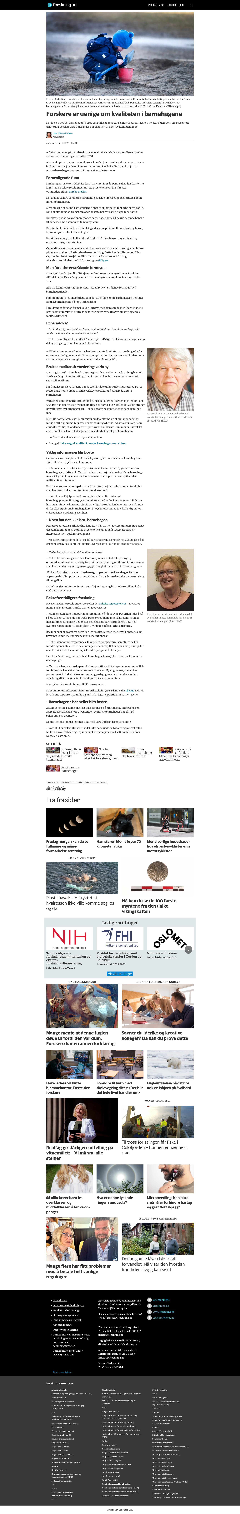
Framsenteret (58, 1427)
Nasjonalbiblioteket (110, 1411)
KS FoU (55, 1466)
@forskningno (161, 1299)
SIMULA (156, 1408)
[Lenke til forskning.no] (94, 3)
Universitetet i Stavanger (163, 1474)
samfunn (53, 782)
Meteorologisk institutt (62, 1481)
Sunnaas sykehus (160, 1439)
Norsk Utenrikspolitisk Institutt (116, 1484)
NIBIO (54, 1489)
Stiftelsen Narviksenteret (163, 1435)
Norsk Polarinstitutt (111, 1472)
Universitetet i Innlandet (163, 1466)
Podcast (171, 4)
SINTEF (155, 1412)
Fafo (53, 1412)
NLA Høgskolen (109, 1390)
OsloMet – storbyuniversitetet (115, 1496)
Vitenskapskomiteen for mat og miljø (169, 1497)
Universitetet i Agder (161, 1458)
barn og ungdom (95, 782)
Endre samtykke (62, 1372)
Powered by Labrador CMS (120, 1510)
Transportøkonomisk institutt (165, 1451)
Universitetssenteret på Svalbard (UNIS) (170, 1482)
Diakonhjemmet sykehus (63, 1402)
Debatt (152, 4)
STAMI (155, 1427)
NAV (53, 1485)
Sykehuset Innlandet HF (163, 1443)
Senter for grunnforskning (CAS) (167, 1416)
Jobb (181, 4)
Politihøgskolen (159, 1390)
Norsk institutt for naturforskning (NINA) (120, 1488)
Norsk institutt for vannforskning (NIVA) (120, 1492)
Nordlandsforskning (111, 1449)
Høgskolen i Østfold (60, 1446)
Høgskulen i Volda (60, 1451)
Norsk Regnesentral (111, 1476)
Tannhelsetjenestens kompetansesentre (170, 1446)
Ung (161, 4)
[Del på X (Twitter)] (53, 788)
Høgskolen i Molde (60, 1443)
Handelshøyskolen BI (61, 1435)
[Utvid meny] (192, 5)
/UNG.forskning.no (163, 1311)
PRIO (154, 1394)
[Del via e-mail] (63, 788)
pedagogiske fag (72, 782)
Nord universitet (109, 1445)
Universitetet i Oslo (160, 1470)
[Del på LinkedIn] (58, 788)
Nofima (105, 1441)
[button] (51, 950)
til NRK (129, 690)
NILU (54, 1499)
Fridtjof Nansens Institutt (63, 1431)
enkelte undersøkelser (112, 603)
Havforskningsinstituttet (63, 1439)
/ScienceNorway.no (163, 1317)
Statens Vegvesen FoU (162, 1431)
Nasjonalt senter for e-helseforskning (119, 1426)
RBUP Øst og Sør (159, 1398)
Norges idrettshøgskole (112, 1468)
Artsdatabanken (59, 1398)
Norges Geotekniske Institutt (115, 1453)
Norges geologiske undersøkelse (116, 1464)
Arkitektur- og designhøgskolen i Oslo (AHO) (72, 1394)
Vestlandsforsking (160, 1486)
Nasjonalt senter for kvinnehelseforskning (121, 1430)
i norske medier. (77, 191)
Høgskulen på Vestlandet (63, 1454)
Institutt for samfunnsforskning (66, 1462)
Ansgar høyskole (59, 1390)
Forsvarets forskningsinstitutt (65, 1423)
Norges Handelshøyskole (113, 1456)
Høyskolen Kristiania (61, 1458)
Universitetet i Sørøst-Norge (164, 1478)
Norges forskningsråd (112, 1460)
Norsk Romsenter (110, 1480)
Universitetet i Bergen (162, 1462)
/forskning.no (161, 1305)
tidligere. (103, 260)
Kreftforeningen (59, 1470)
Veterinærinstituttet (161, 1489)
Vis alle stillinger (120, 974)
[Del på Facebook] (48, 788)
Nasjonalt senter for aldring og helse (118, 1422)
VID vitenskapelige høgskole (165, 1493)
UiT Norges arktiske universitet (166, 1454)
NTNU (104, 1408)
